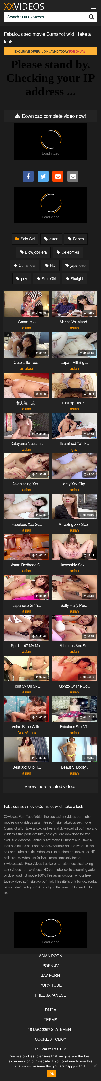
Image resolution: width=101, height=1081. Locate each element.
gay (74, 449)
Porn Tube (50, 985)
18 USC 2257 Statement (50, 1029)
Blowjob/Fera (35, 252)
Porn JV (50, 965)
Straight (76, 278)
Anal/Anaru (26, 732)
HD (52, 265)
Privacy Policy (50, 1049)
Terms (50, 1019)
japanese (77, 265)
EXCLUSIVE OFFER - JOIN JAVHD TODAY (50, 51)
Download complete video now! (53, 115)
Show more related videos (50, 786)
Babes (78, 239)
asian (53, 239)
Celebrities (70, 252)
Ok (52, 1074)
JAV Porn (50, 975)
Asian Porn (50, 955)
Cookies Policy (50, 1039)
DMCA (50, 1009)
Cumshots (26, 265)
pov (23, 278)
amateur (26, 368)
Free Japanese (50, 995)
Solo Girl (27, 239)
